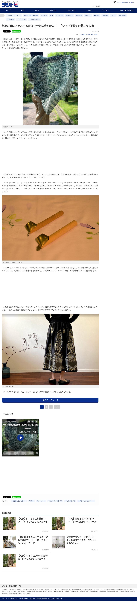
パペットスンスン (34, 19)
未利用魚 (96, 15)
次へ (57, 407)
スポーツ (52, 10)
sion (51, 15)
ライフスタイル (70, 501)
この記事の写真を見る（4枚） (89, 34)
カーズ (113, 15)
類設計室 (79, 15)
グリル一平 (59, 15)
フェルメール (21, 19)
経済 (37, 10)
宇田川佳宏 (10, 19)
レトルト (44, 15)
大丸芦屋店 (122, 15)
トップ (7, 10)
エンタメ (105, 10)
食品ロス (88, 15)
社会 (23, 10)
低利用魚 (105, 15)
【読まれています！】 (14, 15)
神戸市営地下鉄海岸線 (31, 15)
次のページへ (48, 400)
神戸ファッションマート (86, 501)
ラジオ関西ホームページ (125, 2)
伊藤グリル (69, 15)
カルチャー (71, 10)
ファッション (41, 501)
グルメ (88, 10)
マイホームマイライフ (55, 501)
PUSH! (31, 501)
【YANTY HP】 (8, 414)
